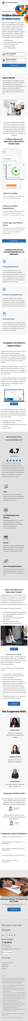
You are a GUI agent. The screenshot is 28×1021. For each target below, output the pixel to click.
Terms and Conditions (7, 963)
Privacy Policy (5, 964)
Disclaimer (4, 968)
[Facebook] (3, 935)
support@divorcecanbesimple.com (11, 949)
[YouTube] (10, 935)
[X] (5, 935)
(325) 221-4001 (5, 945)
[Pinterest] (12, 935)
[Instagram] (7, 935)
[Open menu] (25, 3)
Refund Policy (5, 966)
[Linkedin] (15, 935)
